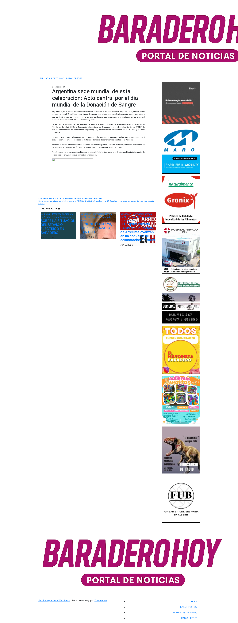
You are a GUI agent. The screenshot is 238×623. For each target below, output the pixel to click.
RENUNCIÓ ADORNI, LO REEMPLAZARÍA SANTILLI (96, 228)
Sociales (131, 220)
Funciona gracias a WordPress (54, 600)
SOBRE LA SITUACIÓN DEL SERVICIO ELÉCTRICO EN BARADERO (58, 227)
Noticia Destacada (61, 217)
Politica (84, 220)
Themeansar (100, 600)
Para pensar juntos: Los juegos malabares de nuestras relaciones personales (70, 198)
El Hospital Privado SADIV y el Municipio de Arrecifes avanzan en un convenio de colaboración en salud (137, 232)
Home (194, 601)
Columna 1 (46, 213)
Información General (62, 213)
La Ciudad (46, 217)
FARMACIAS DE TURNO (52, 78)
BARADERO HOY (188, 607)
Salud (123, 220)
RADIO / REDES (74, 78)
